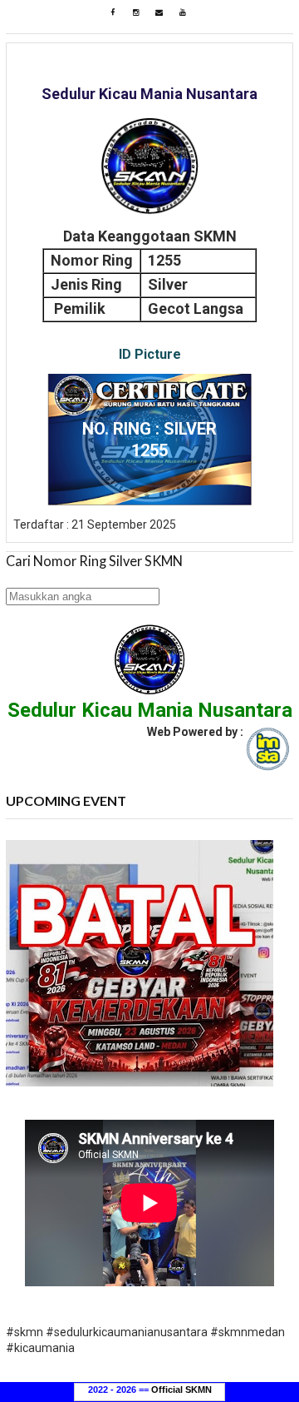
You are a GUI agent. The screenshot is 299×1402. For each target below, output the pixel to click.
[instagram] (136, 12)
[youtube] (182, 12)
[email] (159, 12)
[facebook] (113, 12)
